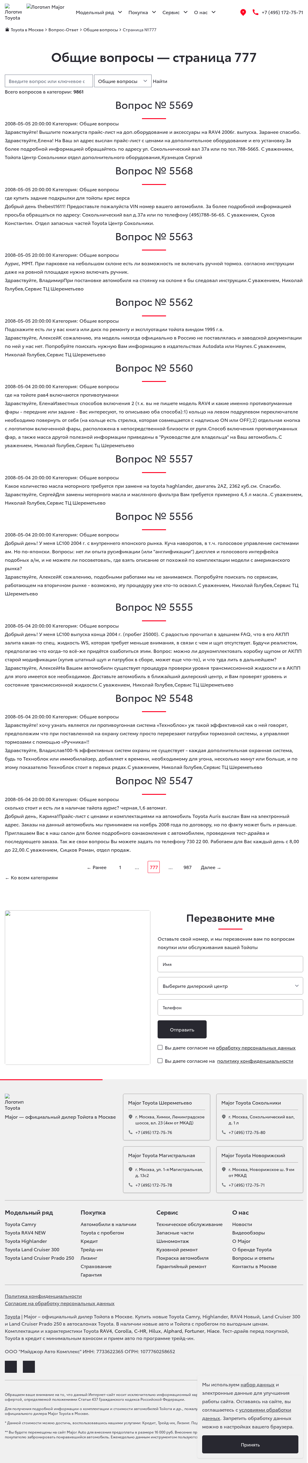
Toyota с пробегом (102, 1232)
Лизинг (89, 1258)
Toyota (12, 1316)
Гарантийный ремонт (181, 1266)
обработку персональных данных (256, 1047)
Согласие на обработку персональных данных (60, 1302)
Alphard (173, 1330)
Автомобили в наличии (108, 1224)
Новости (242, 1224)
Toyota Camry (20, 1224)
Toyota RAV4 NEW (25, 1232)
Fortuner (194, 1330)
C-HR (140, 1330)
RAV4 (106, 1330)
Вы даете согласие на (230, 1047)
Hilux (155, 1330)
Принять (250, 1444)
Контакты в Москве (254, 1266)
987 (187, 866)
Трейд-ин (92, 1249)
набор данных (258, 1384)
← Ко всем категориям (31, 877)
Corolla (123, 1330)
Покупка (93, 1212)
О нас (240, 1212)
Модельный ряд (29, 1212)
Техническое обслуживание (189, 1224)
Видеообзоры (248, 1232)
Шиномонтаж (172, 1241)
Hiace (213, 1330)
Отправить (182, 1029)
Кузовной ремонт (177, 1249)
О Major (241, 1241)
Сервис (167, 1212)
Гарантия (91, 1274)
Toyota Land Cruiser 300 (32, 1249)
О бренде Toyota (252, 1249)
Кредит (89, 1241)
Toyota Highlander (26, 1241)
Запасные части (175, 1232)
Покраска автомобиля (182, 1258)
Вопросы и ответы (253, 1258)
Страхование (96, 1266)
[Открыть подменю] (120, 12)
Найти (160, 80)
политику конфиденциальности (255, 1060)
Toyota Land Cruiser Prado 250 (39, 1258)
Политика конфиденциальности (43, 1295)
